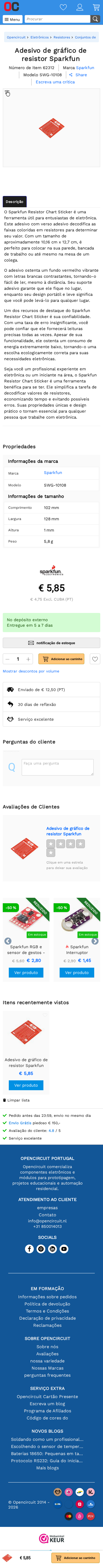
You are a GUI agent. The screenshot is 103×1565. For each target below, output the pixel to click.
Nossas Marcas (47, 1368)
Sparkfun (53, 472)
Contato (47, 1214)
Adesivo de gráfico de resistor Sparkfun (68, 831)
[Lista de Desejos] (58, 8)
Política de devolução (47, 1303)
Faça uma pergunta (41, 763)
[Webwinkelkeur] (51, 1539)
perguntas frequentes (47, 1375)
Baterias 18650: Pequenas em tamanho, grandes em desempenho (47, 1453)
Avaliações (47, 1353)
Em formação (47, 1288)
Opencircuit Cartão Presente (47, 1396)
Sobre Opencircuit (47, 1338)
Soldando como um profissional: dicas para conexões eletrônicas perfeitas (47, 1439)
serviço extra (47, 1388)
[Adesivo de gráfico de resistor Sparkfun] (24, 848)
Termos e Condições (47, 1311)
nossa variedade (47, 1361)
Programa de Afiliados (47, 1410)
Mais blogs (47, 1467)
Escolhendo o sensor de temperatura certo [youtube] (47, 1446)
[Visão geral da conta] (75, 8)
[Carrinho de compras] (91, 8)
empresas (47, 1207)
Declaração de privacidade (47, 1318)
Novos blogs (47, 1431)
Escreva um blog (47, 1403)
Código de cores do (47, 1418)
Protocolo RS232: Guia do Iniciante (47, 1460)
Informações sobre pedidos (47, 1296)
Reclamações (47, 1325)
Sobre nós (47, 1346)
